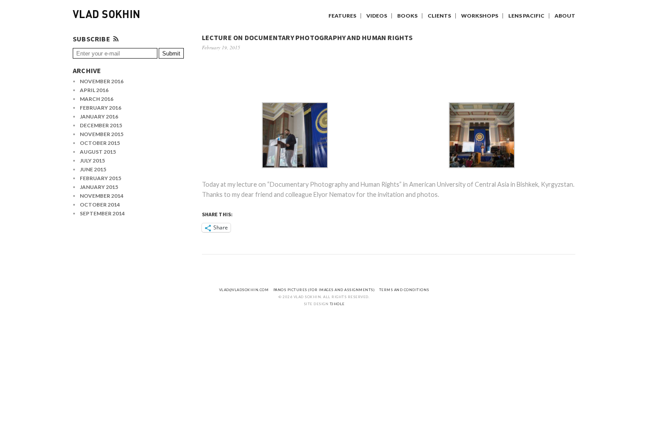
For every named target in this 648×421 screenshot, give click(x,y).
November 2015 (101, 134)
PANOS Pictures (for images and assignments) (324, 290)
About (565, 15)
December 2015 (101, 125)
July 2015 (92, 160)
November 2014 (101, 195)
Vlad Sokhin (106, 15)
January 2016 (99, 116)
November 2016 (101, 81)
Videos (376, 15)
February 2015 (100, 178)
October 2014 (100, 204)
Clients (439, 15)
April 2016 (94, 90)
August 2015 (98, 151)
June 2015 (93, 169)
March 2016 (96, 99)
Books (407, 15)
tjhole (337, 304)
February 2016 (100, 107)
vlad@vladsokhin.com (244, 290)
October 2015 (100, 143)
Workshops (479, 15)
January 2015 (99, 187)
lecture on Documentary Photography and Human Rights (307, 37)
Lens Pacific (526, 15)
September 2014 (102, 213)
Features (342, 15)
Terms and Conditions (404, 290)
